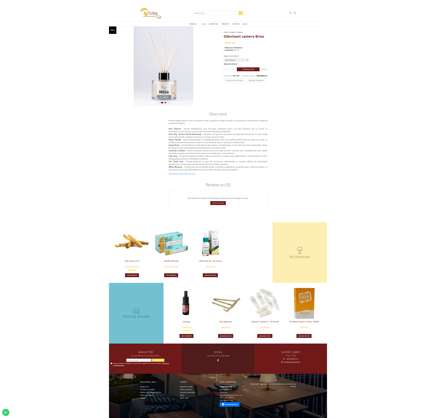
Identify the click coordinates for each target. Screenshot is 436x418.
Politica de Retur (186, 389)
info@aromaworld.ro (292, 362)
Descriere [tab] (218, 114)
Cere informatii (257, 80)
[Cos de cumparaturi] (294, 13)
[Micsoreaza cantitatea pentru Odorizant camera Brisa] (225, 69)
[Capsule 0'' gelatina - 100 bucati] (264, 303)
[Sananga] (186, 303)
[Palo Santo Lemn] (132, 242)
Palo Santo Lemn (132, 261)
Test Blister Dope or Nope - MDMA (304, 321)
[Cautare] (241, 13)
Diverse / (240, 32)
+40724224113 (292, 359)
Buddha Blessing (171, 261)
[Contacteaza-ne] (290, 13)
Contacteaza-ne (231, 404)
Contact (143, 398)
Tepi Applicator (225, 321)
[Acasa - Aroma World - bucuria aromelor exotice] (151, 13)
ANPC (182, 395)
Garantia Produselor (187, 392)
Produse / (233, 32)
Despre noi (144, 387)
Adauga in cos (248, 69)
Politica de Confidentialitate (150, 392)
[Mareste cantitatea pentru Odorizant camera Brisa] (233, 69)
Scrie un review (218, 203)
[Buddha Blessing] (171, 242)
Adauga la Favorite (235, 80)
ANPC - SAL (184, 398)
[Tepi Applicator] (225, 303)
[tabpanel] (163, 66)
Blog (245, 24)
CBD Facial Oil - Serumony (210, 261)
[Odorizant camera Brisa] (163, 66)
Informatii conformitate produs (182, 174)
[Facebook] (218, 360)
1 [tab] (162, 102)
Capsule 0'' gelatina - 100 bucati (265, 321)
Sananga (186, 321)
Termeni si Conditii (147, 389)
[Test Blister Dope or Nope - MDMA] (304, 303)
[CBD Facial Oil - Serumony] (210, 243)
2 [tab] (165, 102)
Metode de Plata (186, 387)
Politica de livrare (146, 395)
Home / (226, 32)
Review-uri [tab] (218, 185)
